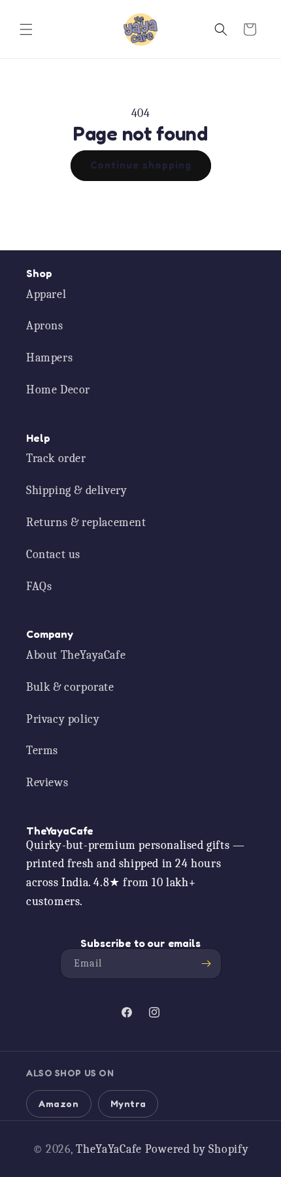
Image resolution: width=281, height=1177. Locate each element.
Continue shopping (140, 165)
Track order (56, 458)
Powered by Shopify (197, 1149)
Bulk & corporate (70, 687)
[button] (26, 29)
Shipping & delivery (76, 490)
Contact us (53, 554)
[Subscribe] (206, 963)
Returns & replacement (86, 522)
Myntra (128, 1103)
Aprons (44, 326)
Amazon (59, 1103)
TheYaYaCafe (109, 1149)
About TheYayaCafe (75, 655)
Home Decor (58, 390)
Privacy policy (62, 719)
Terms (42, 750)
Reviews (47, 782)
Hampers (49, 358)
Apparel (46, 294)
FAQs (39, 586)
